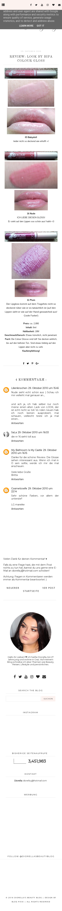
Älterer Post (45, 587)
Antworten (17, 423)
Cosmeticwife (19, 488)
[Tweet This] (28, 363)
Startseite (31, 591)
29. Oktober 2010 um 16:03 (33, 432)
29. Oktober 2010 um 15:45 (43, 388)
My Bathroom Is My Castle (26, 450)
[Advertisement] (30, 826)
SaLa (14, 432)
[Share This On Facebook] (23, 363)
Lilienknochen (19, 388)
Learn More (26, 25)
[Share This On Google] (37, 363)
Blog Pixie (18, 901)
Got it (40, 25)
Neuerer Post (17, 587)
